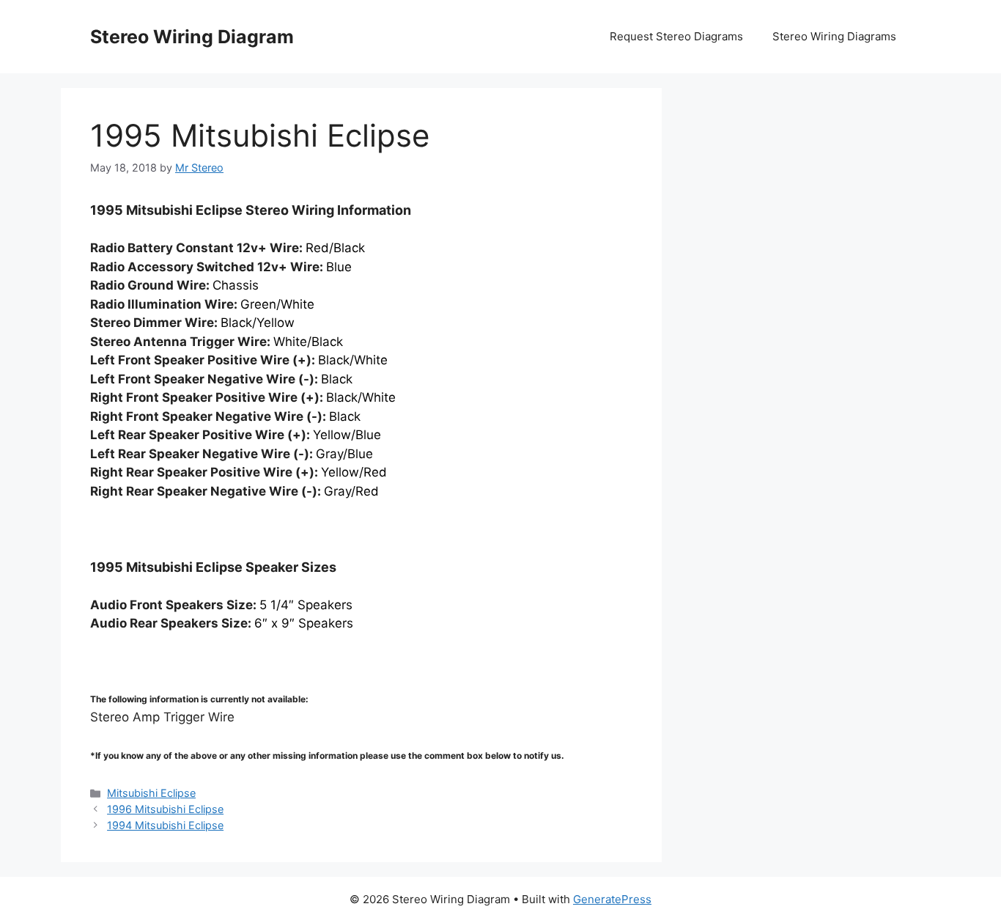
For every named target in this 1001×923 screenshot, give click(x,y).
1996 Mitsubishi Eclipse (165, 809)
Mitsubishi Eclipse (151, 793)
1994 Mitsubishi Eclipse (165, 825)
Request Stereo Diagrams (676, 36)
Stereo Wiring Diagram (192, 37)
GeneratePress (612, 899)
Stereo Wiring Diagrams (834, 36)
